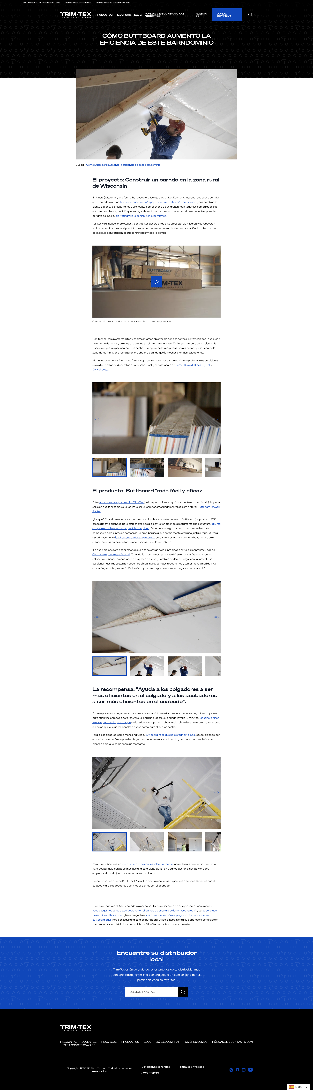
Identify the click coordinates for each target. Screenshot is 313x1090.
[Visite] (231, 1070)
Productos (104, 14)
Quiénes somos (196, 1041)
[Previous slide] (96, 418)
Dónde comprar (224, 14)
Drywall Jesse (100, 369)
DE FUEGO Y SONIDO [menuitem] (113, 3)
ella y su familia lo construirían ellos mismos (140, 215)
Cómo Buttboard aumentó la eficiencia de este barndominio (123, 164)
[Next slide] (217, 418)
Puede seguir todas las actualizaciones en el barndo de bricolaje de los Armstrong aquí (143, 910)
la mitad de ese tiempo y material (135, 537)
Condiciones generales (156, 1066)
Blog (138, 14)
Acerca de (201, 14)
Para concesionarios (79, 1045)
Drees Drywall (202, 365)
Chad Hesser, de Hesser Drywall (111, 554)
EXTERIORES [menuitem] (78, 3)
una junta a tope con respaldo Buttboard (148, 864)
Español (299, 1087)
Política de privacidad (191, 1066)
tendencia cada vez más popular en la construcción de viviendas (158, 202)
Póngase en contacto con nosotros (165, 14)
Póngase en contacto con (232, 1041)
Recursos (123, 14)
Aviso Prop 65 (150, 1072)
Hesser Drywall (184, 365)
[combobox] (298, 1087)
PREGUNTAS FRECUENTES (78, 1041)
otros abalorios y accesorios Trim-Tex (121, 502)
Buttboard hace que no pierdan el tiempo (170, 734)
